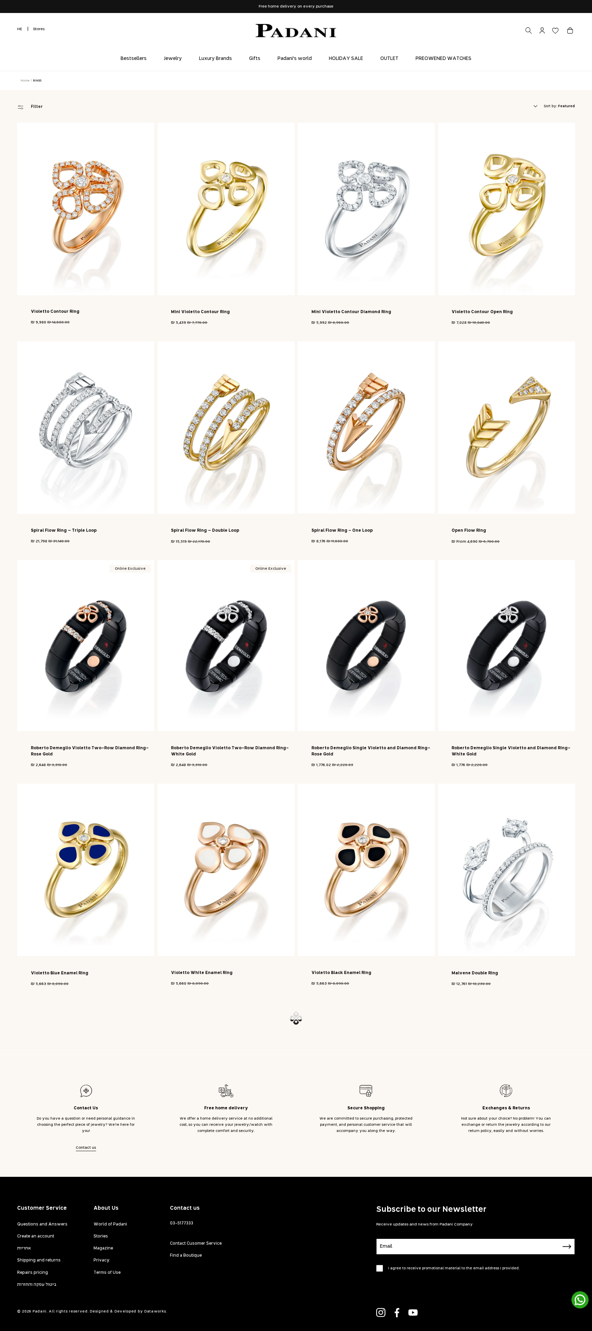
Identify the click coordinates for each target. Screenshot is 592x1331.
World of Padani (110, 1224)
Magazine (103, 1248)
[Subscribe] (567, 1246)
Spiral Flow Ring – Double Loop (205, 531)
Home (25, 80)
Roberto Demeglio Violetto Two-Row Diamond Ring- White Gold (230, 751)
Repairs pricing (32, 1273)
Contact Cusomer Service (196, 1244)
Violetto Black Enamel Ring (341, 973)
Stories (101, 1236)
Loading (296, 1018)
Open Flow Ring (469, 531)
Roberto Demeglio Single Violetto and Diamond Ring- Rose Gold (370, 751)
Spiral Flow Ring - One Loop (342, 531)
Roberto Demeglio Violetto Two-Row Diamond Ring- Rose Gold (90, 751)
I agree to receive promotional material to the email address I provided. (453, 1268)
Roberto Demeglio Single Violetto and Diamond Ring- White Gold (511, 751)
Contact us (86, 1147)
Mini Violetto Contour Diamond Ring (351, 312)
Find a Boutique (186, 1256)
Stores (39, 29)
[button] (570, 30)
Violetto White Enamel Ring (202, 973)
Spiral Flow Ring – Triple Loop (64, 531)
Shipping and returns (39, 1260)
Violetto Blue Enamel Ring (59, 973)
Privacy (102, 1260)
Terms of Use (107, 1273)
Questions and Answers (42, 1224)
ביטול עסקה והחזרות (37, 1285)
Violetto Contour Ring (55, 312)
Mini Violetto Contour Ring (200, 312)
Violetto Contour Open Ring (482, 312)
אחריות (24, 1248)
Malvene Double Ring (475, 973)
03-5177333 (181, 1223)
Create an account (35, 1236)
